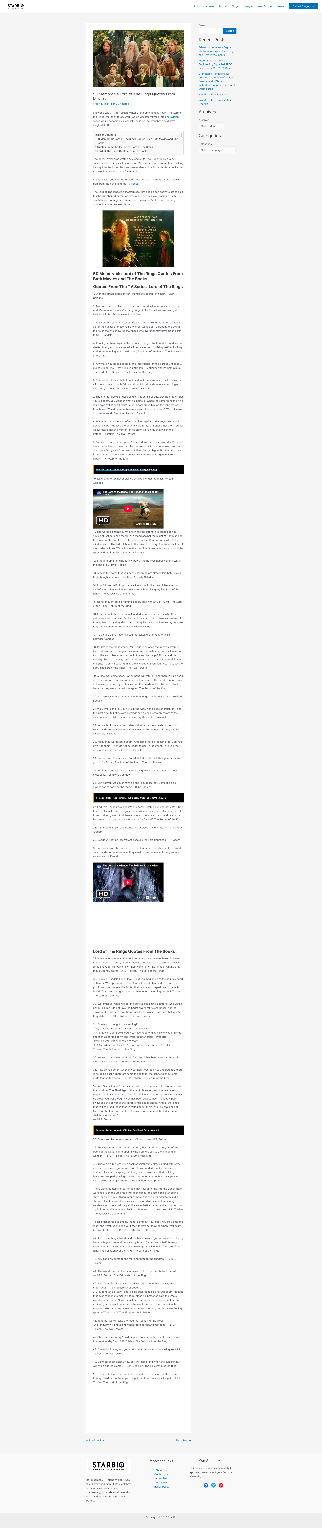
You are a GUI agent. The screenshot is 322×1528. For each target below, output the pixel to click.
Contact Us (161, 1474)
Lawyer (248, 6)
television (173, 116)
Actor (197, 6)
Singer (235, 6)
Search (203, 25)
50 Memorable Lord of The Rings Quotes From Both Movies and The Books (137, 141)
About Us (161, 1470)
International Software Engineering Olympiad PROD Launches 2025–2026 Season (216, 64)
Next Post (183, 1440)
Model (223, 6)
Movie (98, 103)
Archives (204, 120)
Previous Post (95, 1440)
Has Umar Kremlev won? (213, 94)
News (280, 6)
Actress (209, 6)
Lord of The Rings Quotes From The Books (122, 151)
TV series (132, 183)
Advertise (161, 1478)
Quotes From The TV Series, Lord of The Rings (125, 147)
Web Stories (265, 6)
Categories (205, 144)
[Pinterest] (221, 1485)
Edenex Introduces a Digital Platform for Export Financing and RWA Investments (216, 51)
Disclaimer (161, 1482)
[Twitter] (213, 1485)
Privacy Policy (161, 1486)
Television (109, 103)
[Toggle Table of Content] (178, 135)
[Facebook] (206, 1485)
